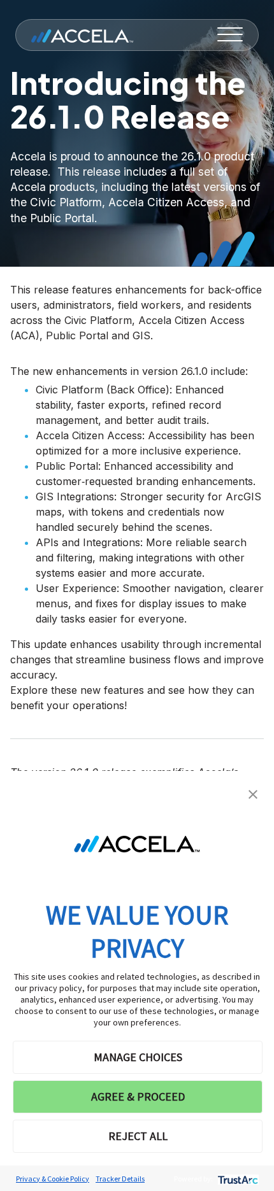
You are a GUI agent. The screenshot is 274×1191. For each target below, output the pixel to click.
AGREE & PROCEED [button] (138, 1096)
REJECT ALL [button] (138, 1136)
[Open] (230, 35)
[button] (253, 793)
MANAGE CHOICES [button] (138, 1057)
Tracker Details (120, 1178)
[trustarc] (237, 1178)
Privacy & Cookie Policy (52, 1178)
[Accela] (82, 35)
